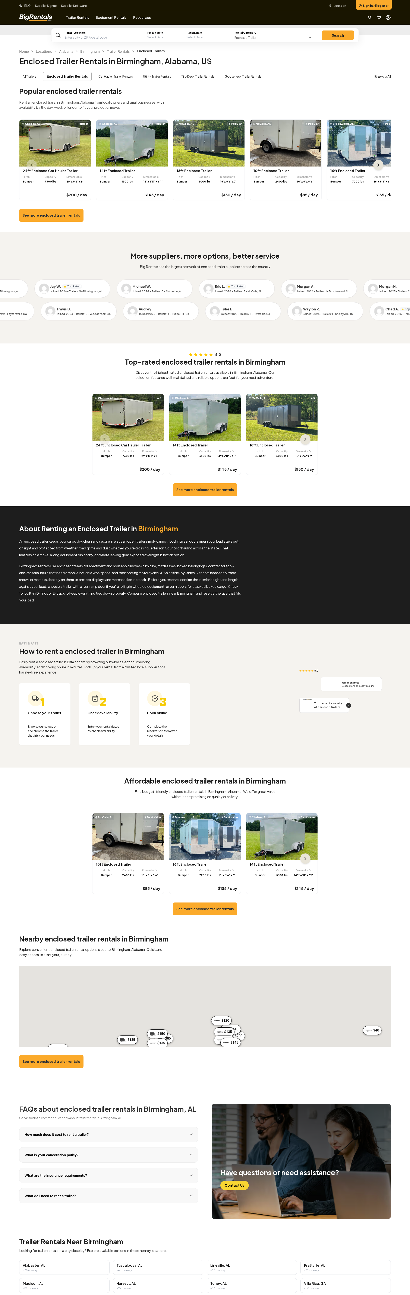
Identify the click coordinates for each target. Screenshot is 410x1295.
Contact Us (235, 1185)
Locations (44, 51)
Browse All (382, 76)
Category (245, 32)
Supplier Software (74, 5)
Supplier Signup (46, 5)
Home (24, 51)
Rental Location (75, 32)
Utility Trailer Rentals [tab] (157, 76)
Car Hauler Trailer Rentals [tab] (115, 76)
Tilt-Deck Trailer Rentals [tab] (197, 76)
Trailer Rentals (118, 51)
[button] (186, 37)
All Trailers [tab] (29, 76)
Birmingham (90, 51)
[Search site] (370, 17)
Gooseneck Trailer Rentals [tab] (243, 76)
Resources (142, 17)
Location (340, 5)
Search (338, 35)
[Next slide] (378, 165)
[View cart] (378, 17)
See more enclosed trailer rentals (51, 215)
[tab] (109, 1134)
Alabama (66, 51)
